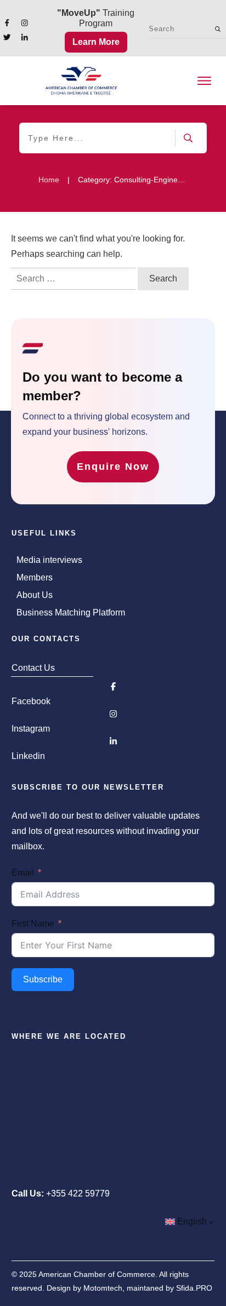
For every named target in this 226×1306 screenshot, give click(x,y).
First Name (33, 923)
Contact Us (33, 667)
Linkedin (28, 756)
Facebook (31, 701)
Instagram (31, 728)
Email (23, 872)
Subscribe (43, 979)
